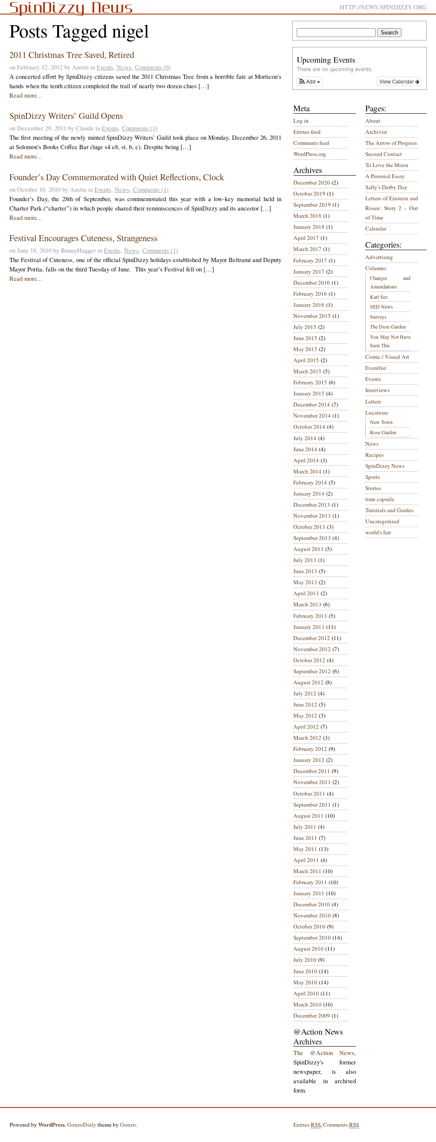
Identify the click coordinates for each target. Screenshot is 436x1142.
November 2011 (312, 782)
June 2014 (305, 449)
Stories (373, 488)
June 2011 (305, 838)
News (124, 67)
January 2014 (308, 493)
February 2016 (310, 293)
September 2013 (312, 538)
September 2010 (312, 937)
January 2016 (308, 305)
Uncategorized (382, 521)
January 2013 (308, 627)
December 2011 (311, 771)
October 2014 (309, 426)
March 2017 (307, 249)
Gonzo (128, 1124)
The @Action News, (324, 1053)
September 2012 (312, 671)
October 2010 (309, 926)
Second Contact (383, 154)
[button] (309, 81)
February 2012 (310, 749)
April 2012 (306, 726)
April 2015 (306, 360)
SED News (381, 306)
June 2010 (305, 971)
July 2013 (304, 560)
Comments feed (311, 143)
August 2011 (308, 815)
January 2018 (308, 227)
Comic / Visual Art (387, 356)
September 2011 (312, 804)
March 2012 (307, 737)
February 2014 (310, 482)
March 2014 (307, 471)
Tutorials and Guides (389, 510)
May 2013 (305, 582)
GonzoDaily (81, 1124)
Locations (376, 412)
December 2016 (311, 282)
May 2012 (305, 715)
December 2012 (311, 638)
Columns (375, 268)
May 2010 (305, 982)
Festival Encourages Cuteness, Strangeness (83, 238)
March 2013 (307, 604)
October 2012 (309, 660)
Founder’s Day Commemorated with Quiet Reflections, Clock (116, 177)
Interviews (377, 390)
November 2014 (312, 415)
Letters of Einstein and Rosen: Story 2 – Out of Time (391, 207)
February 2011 (310, 882)
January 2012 (308, 760)
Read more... (25, 95)
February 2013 (310, 616)
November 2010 (312, 915)
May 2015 (305, 349)
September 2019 (312, 204)
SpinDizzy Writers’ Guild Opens (66, 115)
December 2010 (311, 904)
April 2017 (306, 238)
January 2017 (308, 271)
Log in (301, 120)
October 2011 (309, 793)
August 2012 (308, 682)
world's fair (378, 532)
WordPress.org (309, 154)
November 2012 (312, 649)
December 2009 (311, 1015)
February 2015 (310, 382)
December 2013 (311, 504)
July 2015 (304, 327)
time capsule (379, 499)
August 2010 (308, 948)
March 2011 (307, 871)
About (372, 120)
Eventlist (375, 368)
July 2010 (304, 959)
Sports (372, 477)
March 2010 (307, 1004)
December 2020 (311, 182)
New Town (381, 421)
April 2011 (306, 860)
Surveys (378, 316)
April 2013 (306, 593)
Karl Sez (378, 296)
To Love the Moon (386, 165)
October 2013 (309, 527)
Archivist (376, 132)
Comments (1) (140, 128)
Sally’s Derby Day (386, 187)
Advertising (379, 257)
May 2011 (305, 849)
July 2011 (304, 827)
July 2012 (304, 693)
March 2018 (307, 215)
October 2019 (309, 193)
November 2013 (312, 515)
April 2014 (306, 460)
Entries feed (307, 132)
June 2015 (305, 338)
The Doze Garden (388, 326)
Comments (341, 1124)
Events (105, 67)
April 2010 (306, 993)
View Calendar (397, 81)
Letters (373, 401)
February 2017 (310, 260)
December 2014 (311, 404)
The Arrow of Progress (391, 143)
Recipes (374, 455)
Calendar (375, 228)
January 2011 (308, 893)
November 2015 (312, 316)
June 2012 (305, 704)
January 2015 (308, 393)
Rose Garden (383, 432)
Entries (307, 1124)
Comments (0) (153, 67)
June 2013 (305, 571)
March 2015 (307, 371)
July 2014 (304, 438)
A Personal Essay (385, 176)
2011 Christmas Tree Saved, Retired (71, 55)
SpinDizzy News (384, 466)
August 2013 (308, 549)
